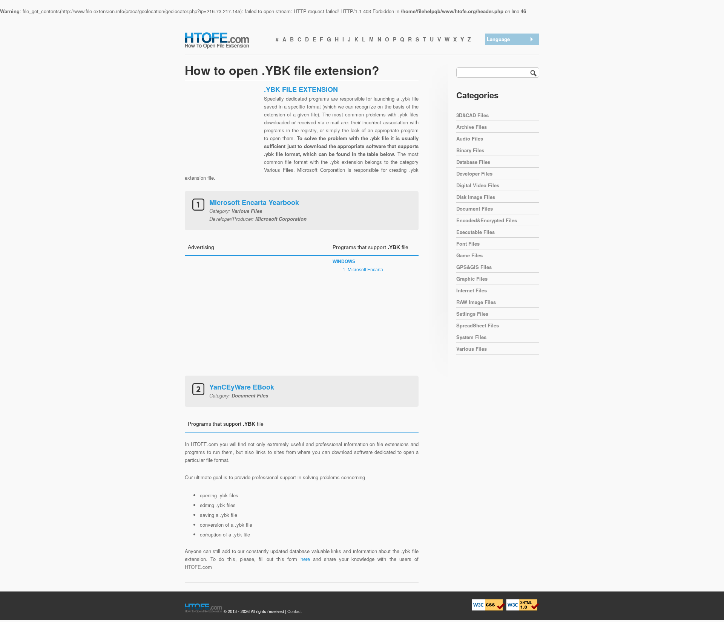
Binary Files (470, 150)
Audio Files (469, 138)
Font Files (468, 243)
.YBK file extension (510, 49)
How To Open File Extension (225, 40)
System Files (471, 337)
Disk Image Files (475, 196)
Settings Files (472, 313)
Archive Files (471, 126)
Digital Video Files (477, 185)
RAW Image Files (476, 302)
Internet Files (471, 290)
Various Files (471, 348)
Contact (294, 611)
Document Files (474, 208)
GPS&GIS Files (474, 267)
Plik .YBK (499, 108)
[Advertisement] (222, 132)
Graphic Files (472, 278)
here (305, 558)
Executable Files (475, 231)
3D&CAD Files (472, 115)
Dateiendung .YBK (509, 69)
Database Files (473, 161)
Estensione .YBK (507, 88)
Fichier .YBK (503, 98)
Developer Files (474, 173)
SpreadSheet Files (477, 325)
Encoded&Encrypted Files (486, 220)
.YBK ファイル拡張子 (512, 79)
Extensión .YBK (506, 59)
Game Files (469, 255)
